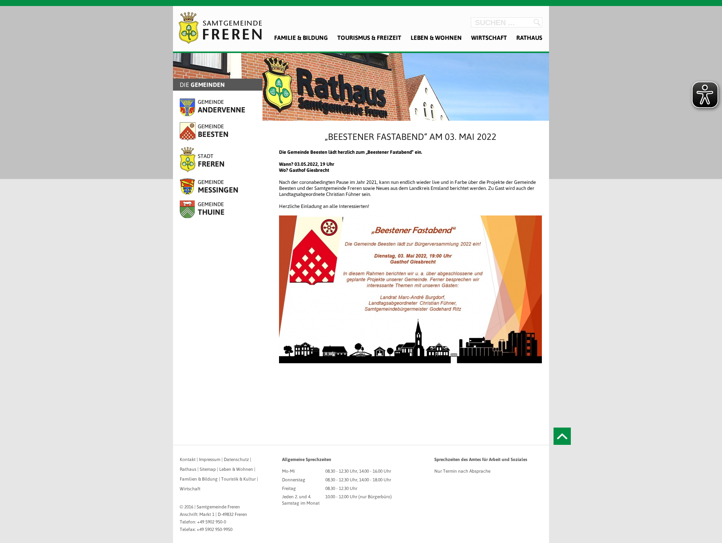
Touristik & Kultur (238, 479)
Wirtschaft (489, 37)
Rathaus (529, 37)
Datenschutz (236, 459)
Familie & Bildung (301, 37)
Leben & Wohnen (436, 37)
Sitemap (208, 469)
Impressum (209, 459)
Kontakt (188, 459)
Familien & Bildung (199, 479)
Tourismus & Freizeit (369, 37)
